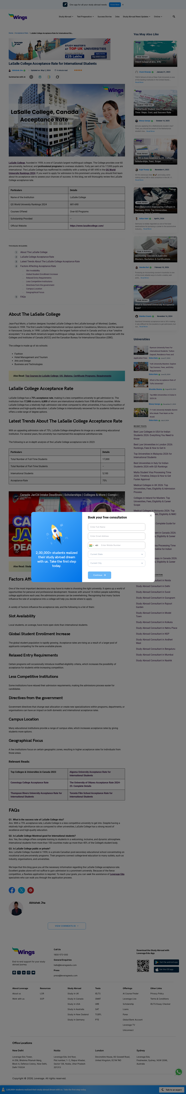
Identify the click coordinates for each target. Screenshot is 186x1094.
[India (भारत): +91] (91, 545)
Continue (98, 575)
